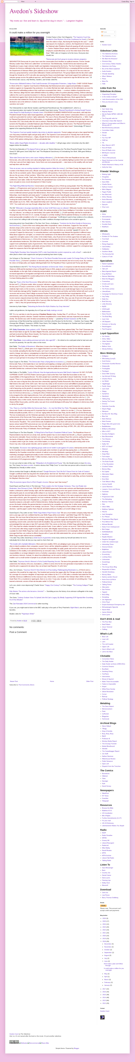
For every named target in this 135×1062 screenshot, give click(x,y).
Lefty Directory (107, 304)
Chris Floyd (106, 602)
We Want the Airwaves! (109, 58)
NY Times (105, 796)
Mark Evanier (106, 421)
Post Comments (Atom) (26, 685)
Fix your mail (106, 820)
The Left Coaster (107, 644)
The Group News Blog (109, 567)
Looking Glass (107, 557)
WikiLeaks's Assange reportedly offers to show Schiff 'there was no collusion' (42, 208)
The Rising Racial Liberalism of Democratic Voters (46, 267)
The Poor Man (107, 622)
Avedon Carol (106, 45)
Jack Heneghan (107, 514)
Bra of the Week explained (111, 69)
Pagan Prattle (106, 192)
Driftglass (105, 356)
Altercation (105, 587)
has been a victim (27, 465)
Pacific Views (106, 386)
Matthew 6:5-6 (107, 810)
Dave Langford (107, 202)
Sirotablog (105, 597)
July (105, 958)
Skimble (104, 748)
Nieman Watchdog (108, 276)
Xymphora (105, 394)
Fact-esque (106, 456)
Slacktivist (105, 396)
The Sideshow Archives (110, 54)
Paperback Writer (28, 614)
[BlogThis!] (34, 621)
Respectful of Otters (108, 569)
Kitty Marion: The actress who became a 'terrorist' (26, 591)
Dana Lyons (106, 878)
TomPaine (105, 674)
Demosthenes (106, 217)
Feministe (105, 491)
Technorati (105, 719)
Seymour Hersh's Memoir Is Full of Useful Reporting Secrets (39, 561)
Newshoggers (106, 326)
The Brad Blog (107, 316)
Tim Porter (105, 286)
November (108, 947)
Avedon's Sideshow (33, 11)
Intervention (106, 676)
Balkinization (106, 311)
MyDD (104, 306)
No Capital (105, 471)
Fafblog (104, 629)
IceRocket (105, 714)
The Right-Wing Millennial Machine (22, 186)
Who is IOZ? (106, 431)
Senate (104, 132)
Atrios (104, 214)
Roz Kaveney (106, 179)
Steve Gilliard (106, 726)
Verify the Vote (107, 167)
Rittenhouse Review (108, 759)
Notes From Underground (110, 527)
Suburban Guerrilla (108, 406)
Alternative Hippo (107, 474)
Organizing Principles (109, 94)
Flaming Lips (106, 880)
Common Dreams (108, 666)
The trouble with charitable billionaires (23, 544)
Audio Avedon (106, 71)
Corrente (105, 241)
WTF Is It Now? (107, 446)
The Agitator (106, 344)
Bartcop (104, 696)
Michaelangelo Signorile (110, 607)
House (104, 135)
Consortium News (108, 659)
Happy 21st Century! (52, 585)
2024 (104, 924)
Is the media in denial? (109, 97)
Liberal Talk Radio (108, 858)
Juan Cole (105, 319)
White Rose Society (108, 689)
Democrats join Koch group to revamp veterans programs (66, 59)
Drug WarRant (107, 274)
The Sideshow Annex (109, 56)
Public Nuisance (107, 761)
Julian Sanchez (107, 341)
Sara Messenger (107, 868)
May (106, 974)
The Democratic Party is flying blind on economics (46, 362)
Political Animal (107, 582)
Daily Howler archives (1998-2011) (113, 664)
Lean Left (105, 639)
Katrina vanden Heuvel (109, 577)
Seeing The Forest (108, 401)
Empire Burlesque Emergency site (113, 604)
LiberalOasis (106, 291)
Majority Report (107, 111)
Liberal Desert (106, 552)
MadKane (105, 227)
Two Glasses (106, 439)
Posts (105, 32)
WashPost (105, 793)
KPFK (104, 853)
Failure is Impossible (109, 684)
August (106, 955)
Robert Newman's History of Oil (112, 164)
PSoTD (104, 512)
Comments (106, 35)
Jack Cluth (105, 389)
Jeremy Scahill (107, 484)
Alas (103, 504)
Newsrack (105, 476)
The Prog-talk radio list (109, 118)
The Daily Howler (107, 661)
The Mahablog (107, 499)
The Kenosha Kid (108, 254)
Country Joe (106, 873)
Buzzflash (105, 669)
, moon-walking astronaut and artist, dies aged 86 (34, 340)
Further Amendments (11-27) (112, 818)
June (106, 961)
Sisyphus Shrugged (108, 539)
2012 (104, 1003)
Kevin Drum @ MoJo (109, 579)
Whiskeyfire (106, 234)
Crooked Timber (107, 466)
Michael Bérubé (107, 524)
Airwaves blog (106, 61)
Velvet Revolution (108, 691)
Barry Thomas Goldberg (110, 897)
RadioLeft (105, 845)
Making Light (106, 174)
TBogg (104, 728)
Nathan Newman (107, 756)
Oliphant (105, 776)
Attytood (105, 449)
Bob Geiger (106, 529)
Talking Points (106, 584)
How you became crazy (110, 102)
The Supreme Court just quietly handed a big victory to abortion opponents (35, 132)
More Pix (105, 81)
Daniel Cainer (106, 875)
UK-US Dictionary (108, 823)
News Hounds (106, 314)
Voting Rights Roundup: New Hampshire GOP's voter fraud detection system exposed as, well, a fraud (45, 252)
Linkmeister (106, 559)
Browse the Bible (107, 808)
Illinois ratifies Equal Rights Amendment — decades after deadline (32, 143)
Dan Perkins (106, 589)
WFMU (104, 838)
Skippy (104, 391)
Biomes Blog (106, 469)
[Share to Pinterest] (40, 621)
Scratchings (106, 562)
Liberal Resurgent (108, 843)
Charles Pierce (107, 379)
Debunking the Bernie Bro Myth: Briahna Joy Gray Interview (48, 306)
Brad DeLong (106, 301)
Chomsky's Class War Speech (112, 121)
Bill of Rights (106, 815)
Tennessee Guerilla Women (111, 363)
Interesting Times (108, 544)
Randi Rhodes (107, 850)
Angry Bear (106, 454)
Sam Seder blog (107, 109)
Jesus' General (107, 627)
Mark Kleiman (106, 419)
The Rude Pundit (107, 461)
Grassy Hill (105, 840)
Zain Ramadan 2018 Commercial (24, 604)
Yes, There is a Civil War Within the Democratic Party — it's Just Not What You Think (39, 408)
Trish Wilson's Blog (108, 481)
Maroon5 (105, 885)
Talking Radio (106, 860)
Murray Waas (106, 574)
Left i (103, 641)
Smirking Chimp (107, 671)
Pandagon (105, 371)
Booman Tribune (107, 502)
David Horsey (106, 786)
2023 (104, 927)
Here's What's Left (108, 649)
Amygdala (105, 177)
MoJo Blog (105, 594)
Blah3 (104, 736)
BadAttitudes (106, 426)
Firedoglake (106, 368)
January (107, 985)
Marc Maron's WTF (108, 145)
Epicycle (105, 204)
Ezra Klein (105, 479)
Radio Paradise (107, 835)
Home (52, 681)
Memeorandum (107, 709)
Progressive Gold (108, 496)
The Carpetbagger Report (110, 751)
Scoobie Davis (107, 224)
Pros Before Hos (107, 522)
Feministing (106, 441)
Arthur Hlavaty (107, 197)
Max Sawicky (106, 222)
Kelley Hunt (106, 883)
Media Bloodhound (108, 746)
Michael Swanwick (69, 319)
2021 (104, 933)
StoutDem (105, 534)
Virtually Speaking (108, 74)
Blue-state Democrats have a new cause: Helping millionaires (31, 157)
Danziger (105, 781)
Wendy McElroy (107, 349)
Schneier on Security (109, 324)
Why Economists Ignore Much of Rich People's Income (29, 482)
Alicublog (105, 451)
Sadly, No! (105, 444)
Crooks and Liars (107, 284)
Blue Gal (105, 416)
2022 (104, 930)
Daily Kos (105, 299)
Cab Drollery (106, 246)
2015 (104, 994)
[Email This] (32, 621)
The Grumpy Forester (109, 743)
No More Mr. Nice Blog (109, 414)
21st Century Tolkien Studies (111, 64)
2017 (104, 989)
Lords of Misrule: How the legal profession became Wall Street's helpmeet (53, 372)
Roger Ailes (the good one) (111, 424)
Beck (103, 870)
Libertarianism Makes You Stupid (113, 825)
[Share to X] (36, 621)
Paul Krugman (107, 329)
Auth (103, 783)
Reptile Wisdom (107, 537)
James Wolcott (107, 612)
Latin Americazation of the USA (112, 99)
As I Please (106, 516)
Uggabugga (106, 383)
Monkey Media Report (109, 741)
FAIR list (105, 140)
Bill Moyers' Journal (108, 153)
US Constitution (107, 813)
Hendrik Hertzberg (108, 572)
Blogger (76, 1048)
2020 (104, 935)
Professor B (106, 738)
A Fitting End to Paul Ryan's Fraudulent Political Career (53, 432)
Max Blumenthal (107, 436)
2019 (104, 938)
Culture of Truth (107, 256)
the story (88, 463)
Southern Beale (107, 251)
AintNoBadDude (107, 532)
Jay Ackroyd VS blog (109, 376)
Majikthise (105, 549)
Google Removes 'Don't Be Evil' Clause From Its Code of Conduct (66, 471)
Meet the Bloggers (108, 279)
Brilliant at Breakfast (108, 429)
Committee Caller (108, 130)
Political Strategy (107, 699)
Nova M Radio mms (108, 150)
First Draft (105, 239)
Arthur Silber (106, 339)
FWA (103, 84)
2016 (104, 992)
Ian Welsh (105, 381)
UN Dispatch (106, 321)
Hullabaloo (105, 249)
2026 (104, 918)
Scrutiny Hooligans (108, 434)
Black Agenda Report (109, 271)
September (108, 952)
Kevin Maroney (107, 199)
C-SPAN (104, 155)
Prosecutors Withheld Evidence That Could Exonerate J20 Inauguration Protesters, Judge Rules (43, 83)
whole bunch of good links (42, 538)
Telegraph (105, 801)
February (107, 982)
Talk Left (105, 269)
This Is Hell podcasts (109, 158)
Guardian (105, 798)
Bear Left (105, 636)
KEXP (104, 833)
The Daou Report (108, 706)
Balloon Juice (106, 346)
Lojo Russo (106, 895)
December (108, 944)
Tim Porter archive (108, 289)
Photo (104, 79)
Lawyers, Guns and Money (111, 489)
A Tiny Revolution (108, 464)
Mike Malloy (106, 848)
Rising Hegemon (107, 244)
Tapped (104, 592)
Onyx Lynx (105, 207)
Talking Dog (106, 399)
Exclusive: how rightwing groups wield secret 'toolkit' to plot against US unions (47, 448)
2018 (104, 941)
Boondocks (105, 773)
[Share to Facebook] (38, 621)
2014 (104, 997)
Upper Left (105, 646)
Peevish (104, 564)
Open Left (105, 764)
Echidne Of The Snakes (110, 236)
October (107, 950)
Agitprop (105, 494)
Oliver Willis (106, 506)
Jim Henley (105, 336)
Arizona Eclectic (107, 547)
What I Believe (107, 76)
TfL (103, 143)
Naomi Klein (106, 609)
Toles (104, 778)
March (106, 979)
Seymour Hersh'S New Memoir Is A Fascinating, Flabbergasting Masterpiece (50, 570)
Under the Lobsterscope (110, 542)
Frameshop (106, 281)
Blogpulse (105, 716)
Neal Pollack (106, 624)
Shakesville (106, 366)
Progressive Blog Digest (110, 519)
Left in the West (107, 652)
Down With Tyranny (108, 373)
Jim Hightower (107, 599)
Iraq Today (105, 296)
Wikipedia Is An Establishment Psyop (49, 463)
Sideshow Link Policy (109, 66)
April (106, 976)
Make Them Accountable (110, 681)
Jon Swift (105, 754)
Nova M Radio (107, 148)
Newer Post (14, 681)
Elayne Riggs (106, 409)
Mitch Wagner (106, 189)
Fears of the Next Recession (27, 282)
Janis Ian (105, 892)
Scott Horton (106, 361)
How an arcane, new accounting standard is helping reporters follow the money (37, 168)
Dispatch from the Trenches (111, 766)
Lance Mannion (107, 486)
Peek (103, 711)
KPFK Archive (106, 855)
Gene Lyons (106, 614)
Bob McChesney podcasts (110, 127)
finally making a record (54, 310)
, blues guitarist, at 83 (26, 329)
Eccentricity (106, 554)
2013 (104, 1000)
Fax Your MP (106, 137)
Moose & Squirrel (108, 679)
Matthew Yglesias (108, 509)
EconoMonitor (106, 266)
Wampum (105, 411)
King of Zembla (107, 731)
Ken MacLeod (106, 194)
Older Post (89, 681)
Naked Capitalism (108, 264)
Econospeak (106, 219)
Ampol (104, 686)
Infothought (106, 309)
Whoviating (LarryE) (108, 358)
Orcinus (104, 404)
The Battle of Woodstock (26, 346)
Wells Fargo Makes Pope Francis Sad (47, 513)
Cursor (104, 694)
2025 (104, 921)
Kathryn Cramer (107, 187)
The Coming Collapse (80, 585)
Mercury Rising (107, 459)
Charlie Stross (106, 184)
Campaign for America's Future (112, 294)
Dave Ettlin (105, 182)
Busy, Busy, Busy (107, 733)
